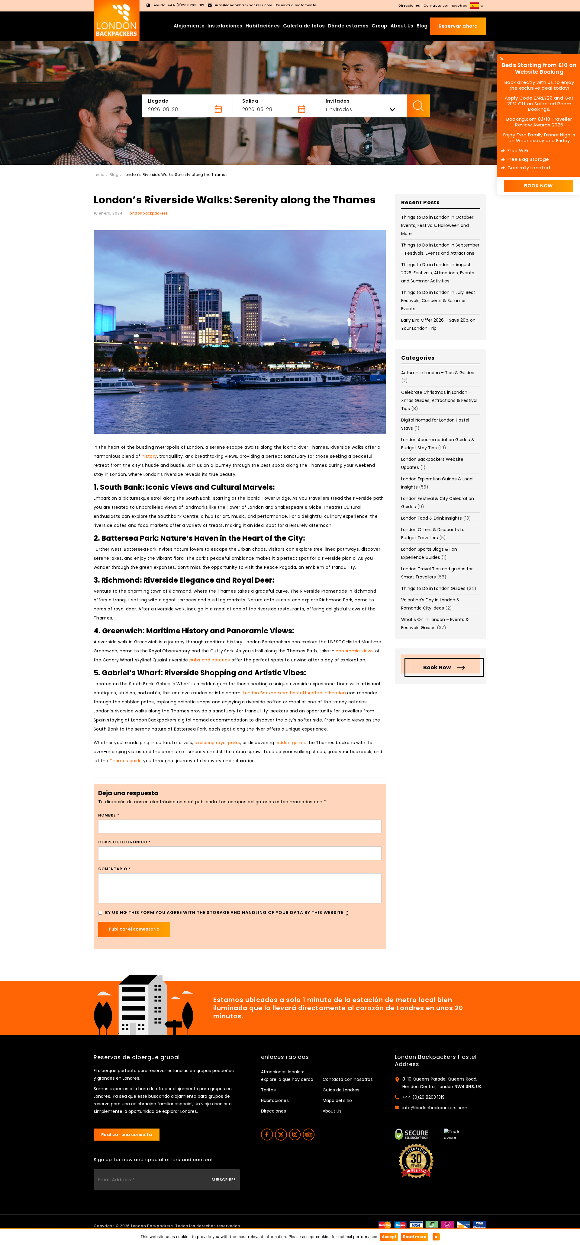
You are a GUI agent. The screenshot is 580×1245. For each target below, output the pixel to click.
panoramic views (355, 651)
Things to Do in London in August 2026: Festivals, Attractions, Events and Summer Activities (437, 273)
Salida (250, 101)
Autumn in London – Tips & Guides (437, 373)
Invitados (338, 101)
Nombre (108, 815)
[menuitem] (477, 5)
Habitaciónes (263, 26)
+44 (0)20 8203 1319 (423, 1097)
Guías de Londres (341, 1090)
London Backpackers (152, 1225)
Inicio (99, 174)
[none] (477, 5)
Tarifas (268, 1090)
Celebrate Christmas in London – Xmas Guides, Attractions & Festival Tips (439, 400)
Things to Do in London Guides (433, 588)
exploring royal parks (217, 743)
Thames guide (126, 761)
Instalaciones (225, 26)
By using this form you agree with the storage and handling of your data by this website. (227, 912)
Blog (422, 26)
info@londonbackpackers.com (434, 1108)
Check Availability (418, 105)
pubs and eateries (209, 660)
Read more (414, 1237)
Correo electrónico (124, 842)
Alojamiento (189, 26)
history (149, 456)
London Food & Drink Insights (431, 518)
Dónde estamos (348, 26)
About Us (402, 26)
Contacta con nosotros (445, 5)
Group (380, 26)
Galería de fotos (304, 26)
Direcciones (409, 5)
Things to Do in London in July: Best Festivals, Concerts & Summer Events (438, 300)
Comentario (114, 868)
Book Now (437, 667)
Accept (389, 1237)
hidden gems (290, 743)
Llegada (158, 101)
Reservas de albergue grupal (137, 1057)
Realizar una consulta (126, 1135)
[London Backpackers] (117, 20)
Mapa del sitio (337, 1100)
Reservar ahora (458, 26)
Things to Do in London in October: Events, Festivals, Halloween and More (437, 225)
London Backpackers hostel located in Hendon (294, 693)
